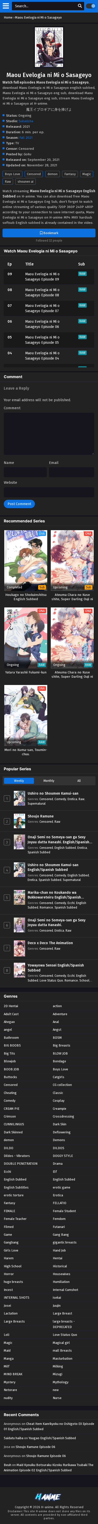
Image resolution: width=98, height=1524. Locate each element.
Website (10, 482)
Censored (34, 174)
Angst (57, 1029)
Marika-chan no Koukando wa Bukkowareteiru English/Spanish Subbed (54, 895)
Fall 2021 (26, 137)
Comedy (60, 799)
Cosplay (58, 1100)
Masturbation (62, 1358)
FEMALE (9, 1211)
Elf (55, 1171)
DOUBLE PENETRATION (20, 1163)
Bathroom (11, 1038)
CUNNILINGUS (14, 1124)
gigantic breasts (65, 1242)
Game (8, 1234)
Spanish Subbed (39, 852)
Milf (6, 1366)
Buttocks (10, 1077)
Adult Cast (11, 1014)
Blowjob (10, 1061)
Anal (56, 1022)
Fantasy (70, 174)
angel (8, 1029)
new (56, 1390)
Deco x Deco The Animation (50, 943)
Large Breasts (14, 1321)
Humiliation (61, 1282)
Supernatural (36, 803)
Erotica (72, 799)
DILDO (8, 1148)
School (84, 980)
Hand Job (59, 1250)
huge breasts (13, 1282)
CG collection (62, 1085)
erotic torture (14, 1195)
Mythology (60, 1382)
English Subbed (65, 848)
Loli (6, 1335)
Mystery (9, 1382)
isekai (57, 1297)
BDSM (57, 1038)
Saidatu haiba (13, 1438)
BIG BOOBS (12, 1045)
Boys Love (12, 174)
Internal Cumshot (65, 1290)
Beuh (7, 1465)
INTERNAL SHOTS (16, 1297)
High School (13, 1266)
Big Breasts (61, 1045)
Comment (12, 408)
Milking (58, 1366)
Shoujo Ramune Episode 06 (35, 1447)
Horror (9, 1274)
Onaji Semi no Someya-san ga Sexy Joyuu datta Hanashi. (56, 922)
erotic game (61, 1187)
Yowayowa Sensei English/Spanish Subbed (56, 968)
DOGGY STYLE (63, 1156)
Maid (7, 1350)
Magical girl (61, 1343)
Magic (86, 174)
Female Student (64, 1211)
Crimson (10, 1116)
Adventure (60, 1014)
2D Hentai (11, 1006)
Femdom (59, 1219)
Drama (58, 1163)
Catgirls (58, 1077)
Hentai (57, 1258)
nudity (8, 1398)
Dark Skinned (13, 1132)
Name (9, 462)
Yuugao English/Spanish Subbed (52, 1438)
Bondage (59, 1061)
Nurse (57, 1398)
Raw (8, 181)
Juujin (57, 1305)
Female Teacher (15, 1219)
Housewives (61, 1274)
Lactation (11, 1313)
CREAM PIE (11, 1109)
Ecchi (71, 903)
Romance (46, 907)
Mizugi (57, 1374)
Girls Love (11, 1250)
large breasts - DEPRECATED (64, 1324)
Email (54, 462)
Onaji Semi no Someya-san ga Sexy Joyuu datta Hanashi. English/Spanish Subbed (58, 840)
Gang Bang (61, 1234)
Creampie (59, 1109)
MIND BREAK (13, 1374)
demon (52, 174)
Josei (7, 1305)
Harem (9, 1258)
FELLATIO (59, 1203)
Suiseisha (26, 121)
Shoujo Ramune (41, 816)
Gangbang (11, 1242)
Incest (8, 1290)
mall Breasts (62, 1350)
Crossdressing (63, 1116)
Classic (58, 1093)
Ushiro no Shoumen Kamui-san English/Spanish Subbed (53, 867)
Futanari (59, 1227)
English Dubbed (15, 1179)
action (57, 1006)
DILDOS (58, 1148)
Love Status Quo (51, 980)
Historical (60, 1266)
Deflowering (62, 1132)
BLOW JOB (60, 1053)
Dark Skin (59, 1124)
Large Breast (62, 1313)
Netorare (10, 1390)
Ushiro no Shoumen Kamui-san (53, 793)
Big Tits (9, 1053)
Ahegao (9, 1022)
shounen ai (25, 181)
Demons (59, 1140)
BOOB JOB (11, 1069)
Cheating (10, 1093)
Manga (9, 1358)
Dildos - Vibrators (17, 1156)
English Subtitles (16, 1187)
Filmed (9, 1227)
